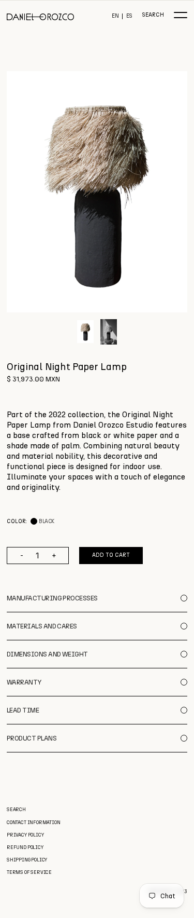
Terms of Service (29, 872)
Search (152, 15)
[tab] (85, 331)
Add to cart (111, 555)
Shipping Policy (27, 859)
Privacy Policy (25, 835)
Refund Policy (25, 847)
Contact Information (33, 822)
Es (129, 16)
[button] (180, 15)
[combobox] (97, 450)
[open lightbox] (97, 191)
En (115, 16)
